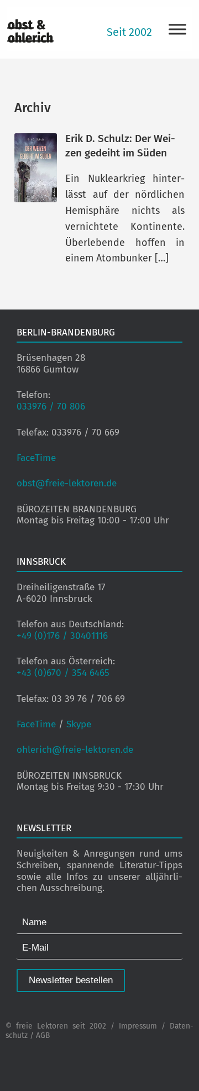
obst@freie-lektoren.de (67, 483)
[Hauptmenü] (177, 29)
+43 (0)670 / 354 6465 (63, 673)
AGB (43, 1035)
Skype (78, 724)
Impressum (138, 1026)
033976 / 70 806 (51, 406)
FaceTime (36, 458)
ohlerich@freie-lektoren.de (75, 750)
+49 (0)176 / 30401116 (62, 636)
